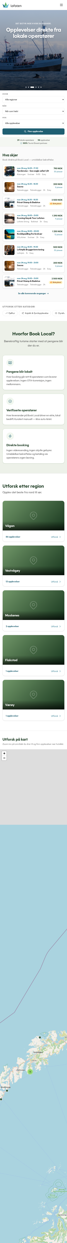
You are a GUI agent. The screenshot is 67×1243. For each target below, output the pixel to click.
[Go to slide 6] (41, 87)
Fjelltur (12, 313)
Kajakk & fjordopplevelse (36, 313)
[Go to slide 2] (28, 87)
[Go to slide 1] (26, 87)
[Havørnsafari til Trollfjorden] (33, 50)
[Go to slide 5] (38, 87)
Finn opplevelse (35, 131)
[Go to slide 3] (31, 87)
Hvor (5, 94)
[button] (30, 1072)
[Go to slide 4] (35, 87)
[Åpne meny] (61, 5)
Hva (4, 118)
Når (4, 106)
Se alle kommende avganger (32, 293)
